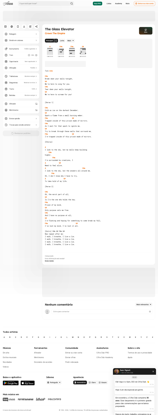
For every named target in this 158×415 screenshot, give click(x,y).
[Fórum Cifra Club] (9, 399)
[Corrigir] (30, 26)
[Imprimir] (11, 26)
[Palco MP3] (54, 399)
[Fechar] (153, 371)
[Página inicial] (8, 3)
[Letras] (40, 399)
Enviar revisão (49, 261)
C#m (51, 71)
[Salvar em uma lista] (17, 26)
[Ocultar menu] (5, 26)
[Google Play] (11, 383)
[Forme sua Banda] (25, 399)
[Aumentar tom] (36, 55)
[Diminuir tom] (29, 55)
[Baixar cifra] (24, 26)
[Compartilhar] (36, 26)
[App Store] (28, 383)
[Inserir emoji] (150, 311)
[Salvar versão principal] (56, 40)
